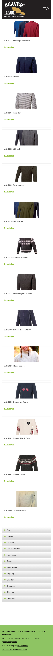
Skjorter (10, 580)
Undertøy (11, 598)
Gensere (10, 542)
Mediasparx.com (14, 649)
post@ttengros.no (9, 642)
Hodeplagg (11, 555)
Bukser (10, 536)
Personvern (23, 645)
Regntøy (10, 573)
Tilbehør (10, 592)
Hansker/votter (13, 549)
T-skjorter (11, 586)
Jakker (10, 561)
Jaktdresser (12, 567)
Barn (9, 530)
